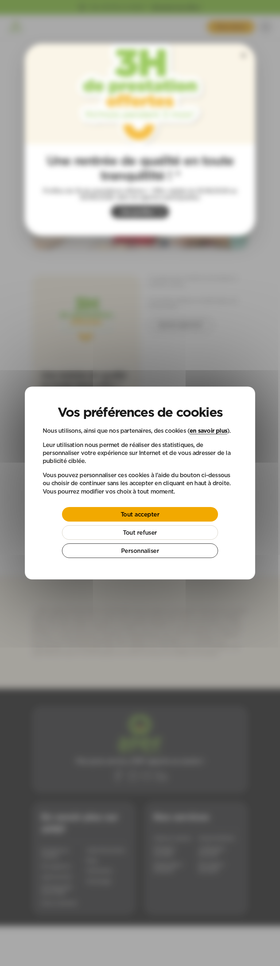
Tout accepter (140, 514)
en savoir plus (208, 431)
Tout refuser (140, 532)
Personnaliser (140, 551)
